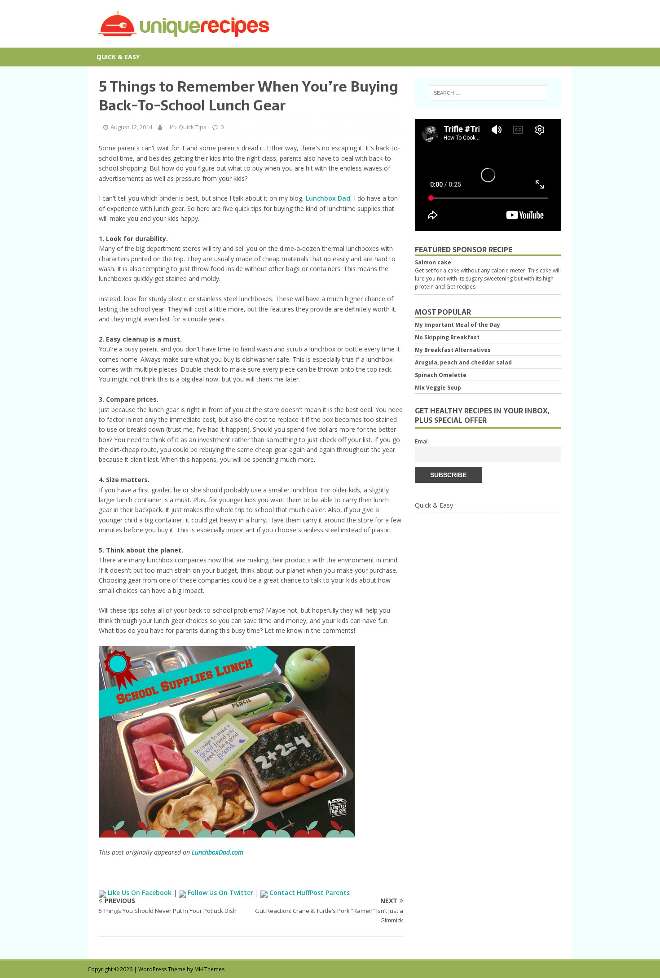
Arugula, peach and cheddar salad (463, 362)
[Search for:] (488, 93)
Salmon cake (433, 262)
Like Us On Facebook (140, 892)
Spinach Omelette (440, 375)
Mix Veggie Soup (438, 387)
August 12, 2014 (131, 127)
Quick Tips (193, 127)
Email (422, 441)
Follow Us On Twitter (220, 892)
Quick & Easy (118, 57)
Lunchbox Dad (328, 198)
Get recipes (460, 286)
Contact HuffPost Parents (309, 892)
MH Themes (209, 969)
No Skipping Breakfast (447, 337)
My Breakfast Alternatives (453, 350)
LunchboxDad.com (217, 852)
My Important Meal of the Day (457, 325)
